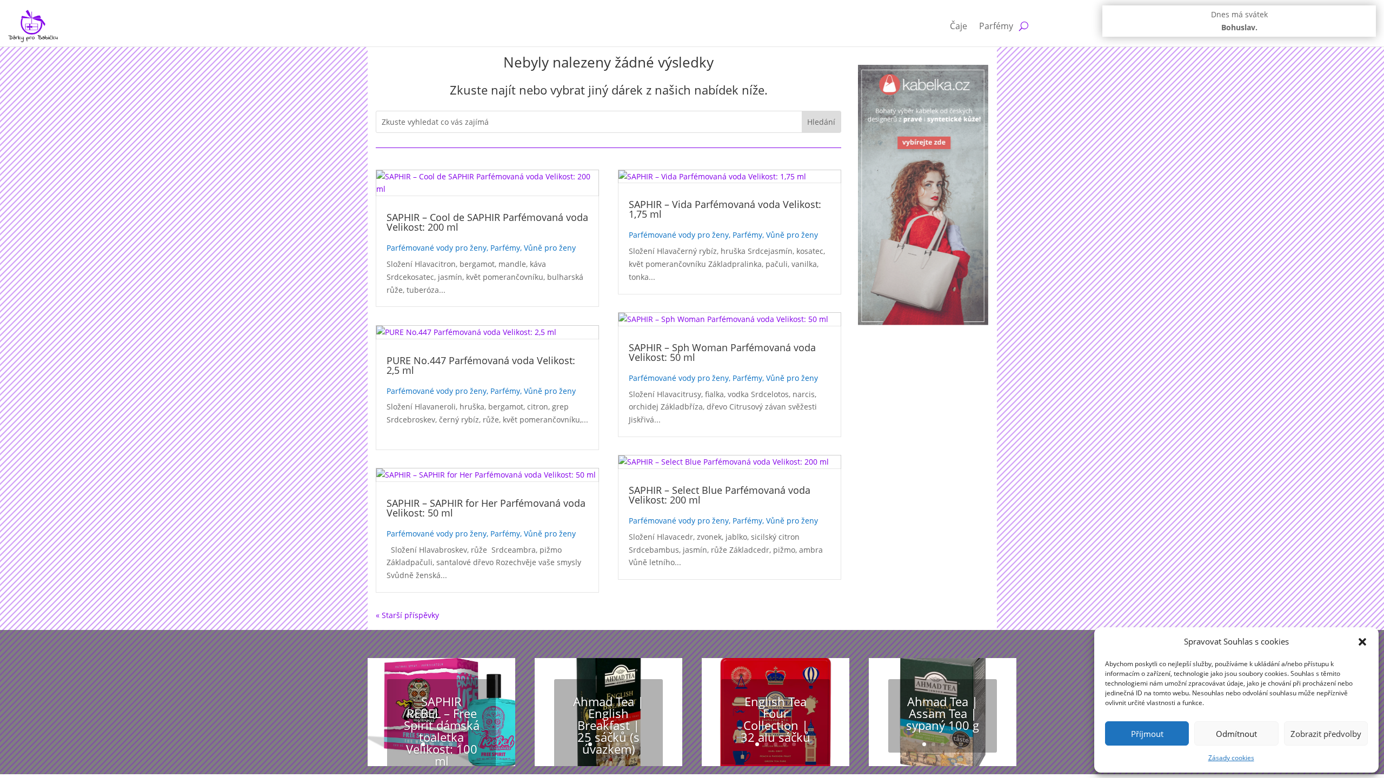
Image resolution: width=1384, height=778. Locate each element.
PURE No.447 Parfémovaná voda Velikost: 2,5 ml (481, 365)
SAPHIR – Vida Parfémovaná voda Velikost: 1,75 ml (725, 209)
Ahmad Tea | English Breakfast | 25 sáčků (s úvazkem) (608, 724)
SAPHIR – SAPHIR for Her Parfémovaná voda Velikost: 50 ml (486, 508)
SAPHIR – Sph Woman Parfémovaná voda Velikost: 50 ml (722, 352)
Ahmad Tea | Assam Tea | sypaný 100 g (942, 713)
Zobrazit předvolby (1325, 733)
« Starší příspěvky (407, 615)
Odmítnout (1236, 733)
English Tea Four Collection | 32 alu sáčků (775, 719)
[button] (1362, 641)
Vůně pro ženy (550, 248)
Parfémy (996, 26)
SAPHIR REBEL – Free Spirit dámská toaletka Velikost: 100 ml (442, 730)
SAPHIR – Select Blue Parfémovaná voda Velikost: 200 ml (719, 495)
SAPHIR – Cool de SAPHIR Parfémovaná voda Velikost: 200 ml (487, 222)
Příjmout (1147, 733)
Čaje (958, 26)
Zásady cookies (1231, 757)
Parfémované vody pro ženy (437, 248)
